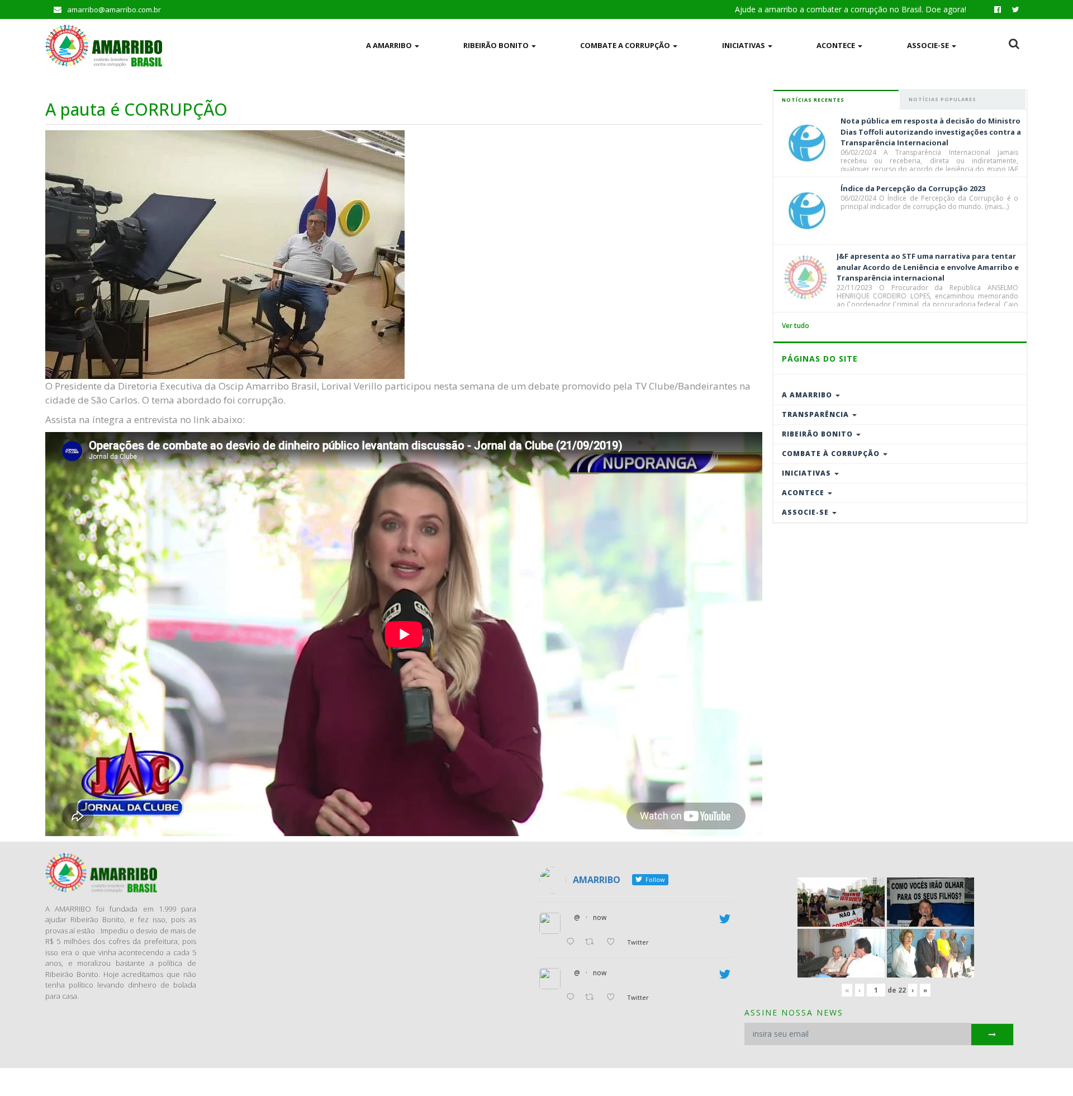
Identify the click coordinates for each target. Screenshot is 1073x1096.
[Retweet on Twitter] (592, 942)
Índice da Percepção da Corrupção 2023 (913, 188)
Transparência (816, 414)
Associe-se (929, 45)
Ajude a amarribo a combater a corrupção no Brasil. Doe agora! (850, 9)
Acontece (836, 45)
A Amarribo (390, 45)
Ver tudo (795, 325)
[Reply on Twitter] (572, 942)
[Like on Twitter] (614, 942)
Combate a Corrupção (626, 45)
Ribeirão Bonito (496, 45)
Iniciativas (744, 45)
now (599, 917)
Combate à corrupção (832, 453)
